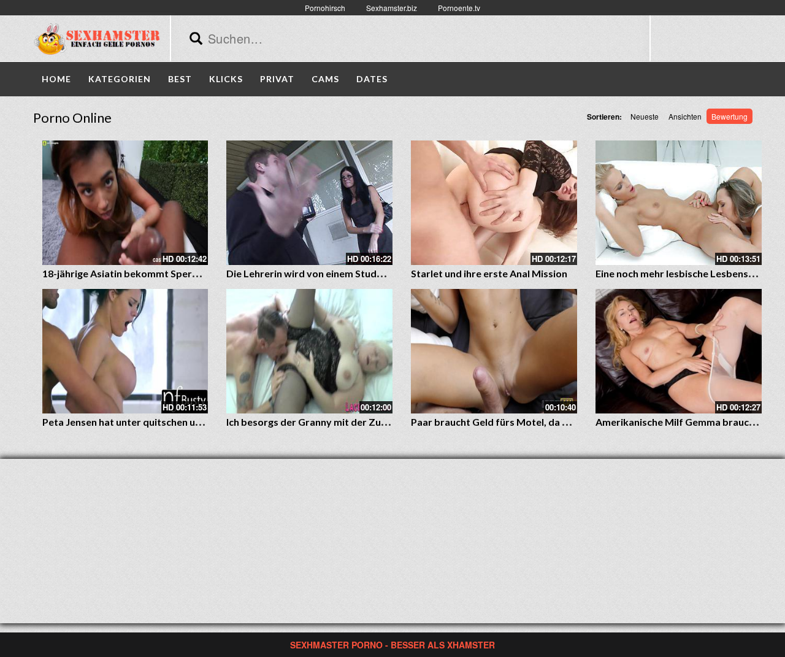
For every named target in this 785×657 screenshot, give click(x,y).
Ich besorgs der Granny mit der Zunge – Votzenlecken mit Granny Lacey (388, 422)
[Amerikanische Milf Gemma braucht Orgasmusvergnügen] (678, 351)
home (56, 79)
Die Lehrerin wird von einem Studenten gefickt (331, 273)
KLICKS (226, 79)
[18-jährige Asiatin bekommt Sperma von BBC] (125, 202)
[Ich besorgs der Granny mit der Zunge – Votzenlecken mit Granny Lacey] (309, 351)
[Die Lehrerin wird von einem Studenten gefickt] (309, 202)
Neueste (644, 116)
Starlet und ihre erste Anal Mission (489, 273)
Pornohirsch (325, 7)
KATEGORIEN (119, 79)
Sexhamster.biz (391, 7)
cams (325, 79)
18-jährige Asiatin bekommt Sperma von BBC (144, 273)
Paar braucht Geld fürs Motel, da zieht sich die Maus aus (538, 422)
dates (372, 79)
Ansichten (685, 116)
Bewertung (729, 116)
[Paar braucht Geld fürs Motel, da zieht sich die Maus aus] (494, 351)
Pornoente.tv (459, 7)
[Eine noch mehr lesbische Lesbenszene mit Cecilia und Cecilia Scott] (678, 202)
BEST (180, 79)
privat (277, 79)
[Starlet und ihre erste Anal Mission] (494, 202)
